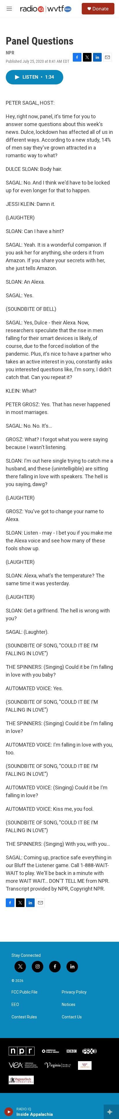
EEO (15, 1004)
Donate (100, 8)
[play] (8, 1112)
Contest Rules (24, 1017)
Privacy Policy (74, 992)
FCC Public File (25, 992)
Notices (68, 1004)
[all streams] (111, 1112)
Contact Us (72, 1017)
